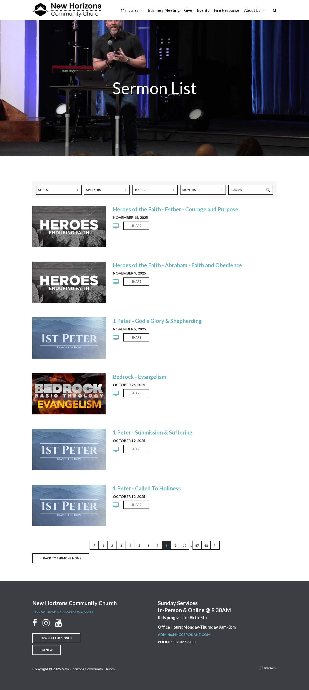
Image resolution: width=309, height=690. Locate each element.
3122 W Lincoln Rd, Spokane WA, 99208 (63, 612)
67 (197, 545)
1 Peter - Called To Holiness (147, 488)
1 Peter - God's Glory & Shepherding (157, 321)
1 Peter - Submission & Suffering (153, 432)
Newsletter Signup (56, 638)
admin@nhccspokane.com (184, 634)
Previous (94, 545)
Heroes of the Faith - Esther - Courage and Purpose (175, 209)
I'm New (46, 650)
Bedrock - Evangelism (139, 376)
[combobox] (59, 190)
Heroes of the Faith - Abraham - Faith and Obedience (177, 265)
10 (184, 545)
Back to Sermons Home (61, 558)
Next (215, 545)
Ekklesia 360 (268, 668)
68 (206, 545)
